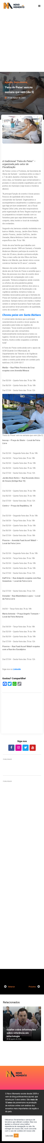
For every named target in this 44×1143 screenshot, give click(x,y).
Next (37, 1026)
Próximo (32, 987)
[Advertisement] (22, 46)
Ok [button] (16, 1135)
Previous (6, 1026)
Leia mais (9, 1135)
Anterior (11, 987)
